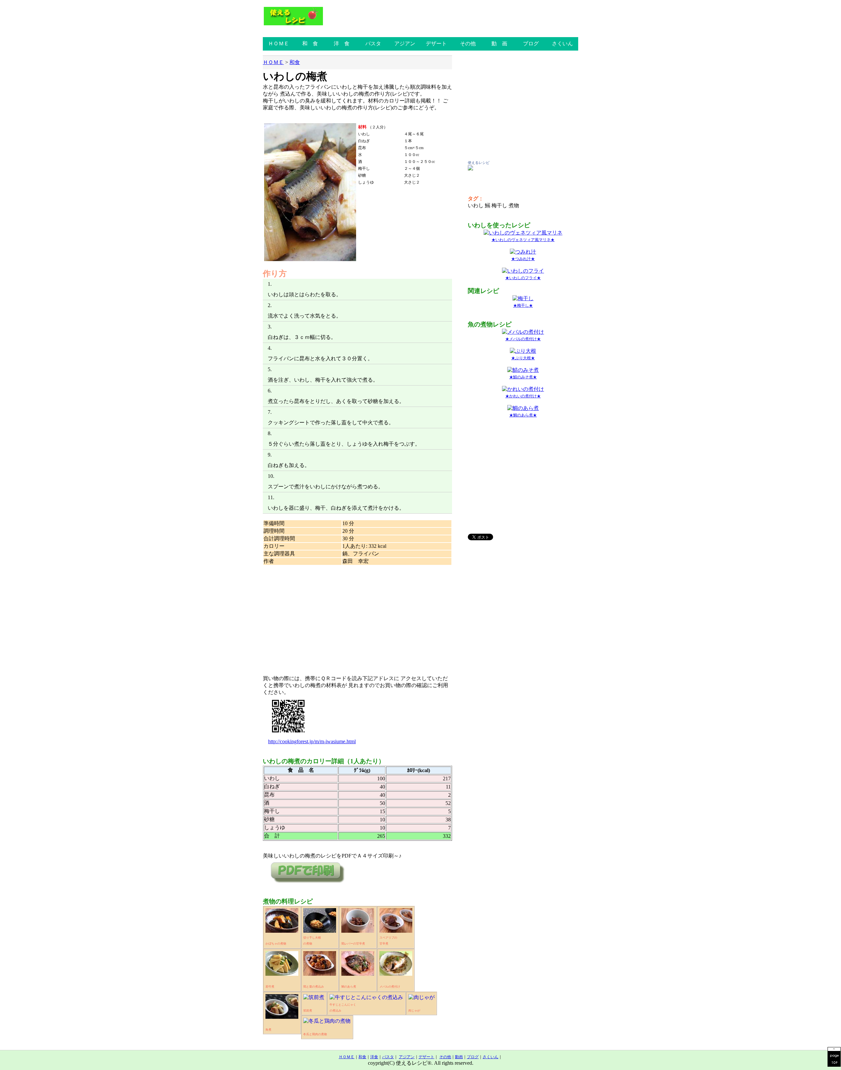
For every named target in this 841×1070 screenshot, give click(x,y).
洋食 (374, 1057)
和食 (294, 62)
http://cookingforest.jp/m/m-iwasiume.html (312, 741)
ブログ (531, 43)
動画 (459, 1057)
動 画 (499, 43)
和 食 (310, 43)
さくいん (562, 43)
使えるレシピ (478, 163)
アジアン (404, 43)
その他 (468, 43)
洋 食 (342, 43)
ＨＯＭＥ (278, 43)
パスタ (373, 43)
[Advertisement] (357, 617)
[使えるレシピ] (470, 168)
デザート (436, 43)
